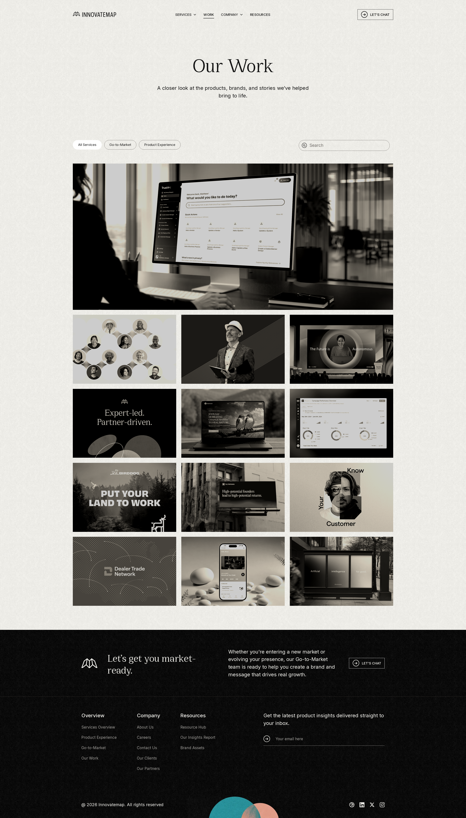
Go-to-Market (93, 748)
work (209, 15)
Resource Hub (193, 727)
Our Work (89, 758)
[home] (101, 14)
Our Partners (148, 768)
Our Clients (147, 758)
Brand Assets (192, 748)
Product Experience (99, 737)
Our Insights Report (197, 737)
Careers (144, 737)
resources (260, 15)
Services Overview (98, 727)
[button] (186, 14)
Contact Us (147, 748)
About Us (145, 727)
